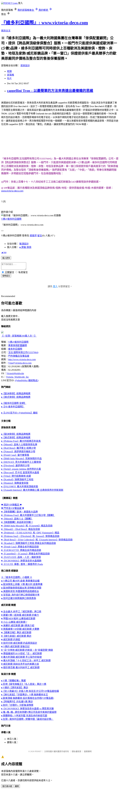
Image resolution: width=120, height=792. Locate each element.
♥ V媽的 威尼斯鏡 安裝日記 (15, 646)
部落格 (10, 75)
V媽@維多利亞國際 (11, 219)
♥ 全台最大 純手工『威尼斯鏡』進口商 (21, 611)
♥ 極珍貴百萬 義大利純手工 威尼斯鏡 (20, 667)
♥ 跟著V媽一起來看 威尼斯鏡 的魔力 (20, 615)
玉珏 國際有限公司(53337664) (23, 352)
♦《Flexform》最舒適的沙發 (15, 465)
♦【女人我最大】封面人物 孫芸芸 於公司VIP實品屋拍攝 (30, 691)
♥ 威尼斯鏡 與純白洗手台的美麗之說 (20, 664)
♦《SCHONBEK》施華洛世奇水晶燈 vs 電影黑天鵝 (27, 708)
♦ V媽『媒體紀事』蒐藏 (13, 680)
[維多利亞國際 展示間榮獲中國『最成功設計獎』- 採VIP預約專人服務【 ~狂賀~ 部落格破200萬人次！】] (2, 332)
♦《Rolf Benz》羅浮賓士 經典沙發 (18, 448)
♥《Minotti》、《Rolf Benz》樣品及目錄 (20, 529)
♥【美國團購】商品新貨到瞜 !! (17, 522)
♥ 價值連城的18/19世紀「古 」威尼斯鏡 (21, 653)
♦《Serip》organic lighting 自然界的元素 (21, 469)
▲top (3, 252)
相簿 (9, 71)
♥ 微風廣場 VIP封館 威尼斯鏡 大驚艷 (20, 629)
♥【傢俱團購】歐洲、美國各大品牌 (19, 511)
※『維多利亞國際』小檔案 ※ (16, 577)
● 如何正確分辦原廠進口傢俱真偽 (18, 598)
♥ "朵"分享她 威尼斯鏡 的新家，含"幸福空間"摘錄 (27, 650)
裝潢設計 (24, 243)
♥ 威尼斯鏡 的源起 (10, 639)
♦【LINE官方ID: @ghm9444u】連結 (19, 413)
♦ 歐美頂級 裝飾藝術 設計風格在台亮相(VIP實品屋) (27, 698)
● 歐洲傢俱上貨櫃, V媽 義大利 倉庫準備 (21, 584)
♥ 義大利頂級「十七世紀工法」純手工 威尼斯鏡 (26, 660)
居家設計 (25, 65)
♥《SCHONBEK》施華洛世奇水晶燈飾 (21, 560)
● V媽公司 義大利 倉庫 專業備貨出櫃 (20, 581)
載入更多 (6, 258)
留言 (39, 235)
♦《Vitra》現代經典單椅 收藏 (16, 476)
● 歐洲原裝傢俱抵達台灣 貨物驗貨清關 (21, 588)
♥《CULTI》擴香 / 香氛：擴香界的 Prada (22, 564)
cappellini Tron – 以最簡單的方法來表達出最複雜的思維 (50, 91)
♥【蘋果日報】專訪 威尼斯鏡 (16, 632)
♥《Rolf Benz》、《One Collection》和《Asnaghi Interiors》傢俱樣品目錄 (37, 539)
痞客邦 (33, 235)
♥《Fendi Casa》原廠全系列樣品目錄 (20, 546)
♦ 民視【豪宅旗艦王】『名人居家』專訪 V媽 (23, 684)
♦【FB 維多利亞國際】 (13, 406)
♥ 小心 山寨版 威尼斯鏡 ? (14, 622)
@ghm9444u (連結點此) (26, 380)
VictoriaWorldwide (15, 373)
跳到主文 (6, 30)
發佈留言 (6, 276)
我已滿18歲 (7, 786)
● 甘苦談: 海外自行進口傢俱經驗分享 (20, 595)
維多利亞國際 (15, 349)
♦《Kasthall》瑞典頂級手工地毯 (17, 479)
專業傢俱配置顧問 (17, 345)
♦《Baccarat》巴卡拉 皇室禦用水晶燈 (20, 472)
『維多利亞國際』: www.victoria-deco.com (44, 22)
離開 (17, 786)
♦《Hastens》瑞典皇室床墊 (14, 483)
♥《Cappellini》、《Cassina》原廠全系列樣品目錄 (25, 553)
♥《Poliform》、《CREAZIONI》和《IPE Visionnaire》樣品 (30, 532)
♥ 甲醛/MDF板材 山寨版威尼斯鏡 (18, 618)
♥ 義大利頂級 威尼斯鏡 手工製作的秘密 (21, 657)
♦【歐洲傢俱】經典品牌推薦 (15, 393)
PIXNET (38, 751)
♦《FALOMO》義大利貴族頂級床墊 (19, 486)
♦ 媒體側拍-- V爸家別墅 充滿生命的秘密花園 (24, 715)
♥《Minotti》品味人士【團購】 (17, 518)
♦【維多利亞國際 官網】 (13, 403)
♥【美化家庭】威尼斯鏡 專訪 (16, 636)
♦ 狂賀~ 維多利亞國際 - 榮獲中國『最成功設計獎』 (27, 719)
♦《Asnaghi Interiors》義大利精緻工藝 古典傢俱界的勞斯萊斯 (32, 490)
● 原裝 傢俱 (25, 247)
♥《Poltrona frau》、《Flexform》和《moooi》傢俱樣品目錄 (30, 536)
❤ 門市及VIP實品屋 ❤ (12, 508)
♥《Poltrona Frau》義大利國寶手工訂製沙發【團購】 (28, 515)
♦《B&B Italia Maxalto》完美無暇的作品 (21, 458)
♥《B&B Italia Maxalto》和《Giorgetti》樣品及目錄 (27, 525)
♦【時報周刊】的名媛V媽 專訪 (17, 701)
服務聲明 (88, 751)
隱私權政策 (76, 751)
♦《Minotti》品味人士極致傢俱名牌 (19, 444)
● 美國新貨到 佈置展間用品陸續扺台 (20, 591)
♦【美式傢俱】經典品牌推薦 (15, 397)
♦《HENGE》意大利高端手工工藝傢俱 (21, 462)
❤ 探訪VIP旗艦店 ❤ (11, 504)
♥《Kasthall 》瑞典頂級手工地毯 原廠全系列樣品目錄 (28, 543)
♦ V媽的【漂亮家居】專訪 (14, 687)
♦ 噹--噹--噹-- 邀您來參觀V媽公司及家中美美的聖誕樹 (28, 712)
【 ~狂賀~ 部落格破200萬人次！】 (19, 336)
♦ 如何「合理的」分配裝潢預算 (17, 705)
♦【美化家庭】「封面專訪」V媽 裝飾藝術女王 (24, 694)
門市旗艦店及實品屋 (18, 356)
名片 (9, 78)
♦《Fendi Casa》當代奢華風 (15, 455)
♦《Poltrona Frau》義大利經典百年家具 (21, 441)
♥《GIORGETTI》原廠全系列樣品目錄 (21, 550)
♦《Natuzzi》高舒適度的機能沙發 (18, 451)
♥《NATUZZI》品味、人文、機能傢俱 (21, 557)
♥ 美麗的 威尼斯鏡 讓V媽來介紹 (17, 625)
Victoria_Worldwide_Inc (17, 377)
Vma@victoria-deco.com (19, 363)
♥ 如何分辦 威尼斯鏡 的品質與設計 (19, 643)
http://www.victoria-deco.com (22, 359)
